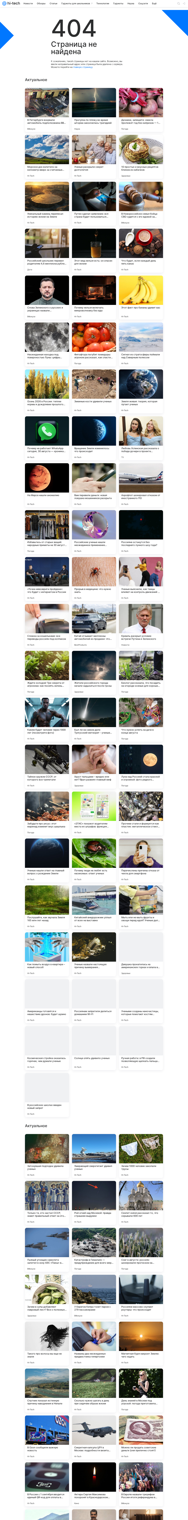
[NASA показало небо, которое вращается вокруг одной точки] (94, 1330)
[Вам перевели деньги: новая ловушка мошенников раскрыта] (94, 485)
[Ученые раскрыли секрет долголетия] (94, 157)
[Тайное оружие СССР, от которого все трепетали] (47, 767)
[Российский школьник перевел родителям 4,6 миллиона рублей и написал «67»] (47, 251)
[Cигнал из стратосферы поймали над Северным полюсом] (141, 344)
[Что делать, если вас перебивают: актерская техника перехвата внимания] (94, 1142)
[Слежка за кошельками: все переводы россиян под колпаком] (47, 626)
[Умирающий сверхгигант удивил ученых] (94, 1391)
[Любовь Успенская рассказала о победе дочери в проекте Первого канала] (141, 438)
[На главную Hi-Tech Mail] (13, 3)
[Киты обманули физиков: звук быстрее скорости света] (94, 1236)
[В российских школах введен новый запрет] (47, 1095)
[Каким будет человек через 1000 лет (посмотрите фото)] (47, 720)
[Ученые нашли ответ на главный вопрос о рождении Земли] (47, 860)
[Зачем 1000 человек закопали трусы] (141, 1391)
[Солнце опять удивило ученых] (94, 1048)
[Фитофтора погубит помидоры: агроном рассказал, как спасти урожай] (94, 344)
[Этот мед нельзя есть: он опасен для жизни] (94, 251)
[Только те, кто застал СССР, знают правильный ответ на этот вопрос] (47, 1437)
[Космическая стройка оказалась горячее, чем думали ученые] (47, 1048)
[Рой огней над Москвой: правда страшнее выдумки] (94, 1437)
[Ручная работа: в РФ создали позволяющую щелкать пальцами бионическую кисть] (141, 1048)
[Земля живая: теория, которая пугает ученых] (141, 391)
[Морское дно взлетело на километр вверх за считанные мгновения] (47, 157)
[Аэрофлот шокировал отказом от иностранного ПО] (141, 485)
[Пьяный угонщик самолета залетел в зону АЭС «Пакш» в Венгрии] (47, 1484)
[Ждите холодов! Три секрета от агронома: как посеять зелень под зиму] (47, 673)
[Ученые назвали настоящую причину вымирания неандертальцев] (94, 954)
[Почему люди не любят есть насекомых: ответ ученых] (94, 860)
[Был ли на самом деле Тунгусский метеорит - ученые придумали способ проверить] (94, 720)
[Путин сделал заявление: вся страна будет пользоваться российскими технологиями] (94, 204)
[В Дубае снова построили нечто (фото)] (141, 1142)
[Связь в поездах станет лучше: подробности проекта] (141, 1189)
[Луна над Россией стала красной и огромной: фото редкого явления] (141, 767)
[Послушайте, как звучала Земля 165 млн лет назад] (47, 907)
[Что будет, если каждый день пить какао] (141, 251)
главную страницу (82, 67)
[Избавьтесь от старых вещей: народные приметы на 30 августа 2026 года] (47, 532)
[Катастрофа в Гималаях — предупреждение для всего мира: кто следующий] (94, 1484)
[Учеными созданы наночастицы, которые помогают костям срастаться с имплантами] (141, 1001)
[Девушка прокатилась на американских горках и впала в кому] (141, 954)
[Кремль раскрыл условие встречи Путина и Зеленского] (141, 626)
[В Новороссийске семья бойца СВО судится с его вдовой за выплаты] (141, 204)
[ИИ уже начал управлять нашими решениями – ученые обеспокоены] (94, 1189)
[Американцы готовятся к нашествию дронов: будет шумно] (47, 1001)
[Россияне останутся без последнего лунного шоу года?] (141, 532)
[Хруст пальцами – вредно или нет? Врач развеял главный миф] (94, 767)
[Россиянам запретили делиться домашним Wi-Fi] (94, 1001)
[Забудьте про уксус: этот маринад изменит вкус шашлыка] (47, 814)
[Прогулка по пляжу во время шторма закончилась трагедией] (94, 110)
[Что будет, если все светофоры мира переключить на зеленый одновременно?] (141, 1095)
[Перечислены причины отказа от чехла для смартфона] (141, 860)
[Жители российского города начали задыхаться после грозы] (94, 673)
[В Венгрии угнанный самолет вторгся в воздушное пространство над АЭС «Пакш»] (141, 1236)
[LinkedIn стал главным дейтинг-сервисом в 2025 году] (141, 1283)
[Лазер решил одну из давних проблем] (47, 1142)
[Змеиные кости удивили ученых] (94, 391)
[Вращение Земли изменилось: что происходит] (94, 438)
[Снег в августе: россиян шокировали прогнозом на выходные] (141, 1484)
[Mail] (4, 3)
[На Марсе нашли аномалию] (47, 485)
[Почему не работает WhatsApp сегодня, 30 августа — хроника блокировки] (47, 438)
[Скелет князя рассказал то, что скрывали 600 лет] (141, 1437)
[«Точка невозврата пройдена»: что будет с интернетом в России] (47, 579)
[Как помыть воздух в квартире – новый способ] (47, 954)
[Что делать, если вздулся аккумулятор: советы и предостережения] (47, 1189)
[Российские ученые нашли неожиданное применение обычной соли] (94, 532)
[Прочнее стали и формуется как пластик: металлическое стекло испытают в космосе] (141, 814)
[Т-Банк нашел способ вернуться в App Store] (94, 1283)
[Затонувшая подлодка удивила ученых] (47, 1391)
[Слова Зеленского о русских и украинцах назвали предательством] (47, 298)
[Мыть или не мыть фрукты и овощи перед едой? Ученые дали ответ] (141, 907)
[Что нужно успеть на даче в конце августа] (141, 720)
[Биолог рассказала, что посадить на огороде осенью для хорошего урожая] (141, 673)
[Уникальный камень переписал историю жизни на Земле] (47, 204)
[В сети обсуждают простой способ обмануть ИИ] (47, 1283)
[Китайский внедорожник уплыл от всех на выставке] (94, 907)
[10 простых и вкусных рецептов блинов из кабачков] (141, 157)
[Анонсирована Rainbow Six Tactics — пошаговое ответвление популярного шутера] (47, 1330)
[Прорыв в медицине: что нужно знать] (94, 579)
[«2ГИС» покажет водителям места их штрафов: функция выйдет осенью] (94, 814)
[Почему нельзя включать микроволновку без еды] (94, 298)
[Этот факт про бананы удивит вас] (141, 298)
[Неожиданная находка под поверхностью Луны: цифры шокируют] (47, 344)
